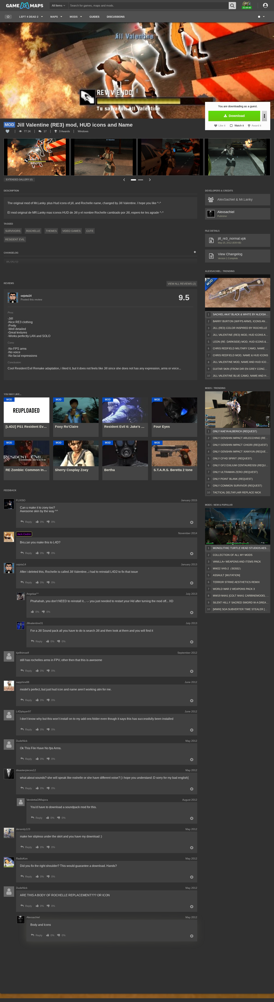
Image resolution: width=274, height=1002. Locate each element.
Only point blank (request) (233, 478)
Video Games (71, 230)
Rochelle (33, 230)
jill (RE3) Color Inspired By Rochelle (240, 327)
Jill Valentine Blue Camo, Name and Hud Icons (241, 375)
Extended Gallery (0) (19, 179)
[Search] (232, 5)
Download (236, 116)
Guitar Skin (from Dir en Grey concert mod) (241, 368)
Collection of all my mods (232, 554)
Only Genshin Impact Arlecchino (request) (241, 437)
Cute (89, 230)
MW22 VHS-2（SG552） (227, 568)
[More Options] (264, 116)
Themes (51, 230)
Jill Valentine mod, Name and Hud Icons (241, 361)
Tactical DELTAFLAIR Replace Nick (237, 492)
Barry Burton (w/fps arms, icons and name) (241, 321)
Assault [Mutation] (226, 575)
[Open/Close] (195, 252)
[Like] (7, 131)
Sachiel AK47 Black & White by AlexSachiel (241, 314)
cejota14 (26, 295)
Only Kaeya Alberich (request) (235, 431)
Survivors (12, 230)
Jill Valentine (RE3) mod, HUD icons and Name (241, 334)
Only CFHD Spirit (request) (232, 458)
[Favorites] (8, 17)
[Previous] (124, 180)
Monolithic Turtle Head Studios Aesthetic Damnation (241, 548)
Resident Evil (15, 239)
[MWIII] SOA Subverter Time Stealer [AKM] (241, 609)
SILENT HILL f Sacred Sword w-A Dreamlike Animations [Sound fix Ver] (241, 602)
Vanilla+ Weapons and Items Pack (237, 561)
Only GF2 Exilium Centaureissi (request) (241, 465)
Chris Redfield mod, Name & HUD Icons (240, 355)
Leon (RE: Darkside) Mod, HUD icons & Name (241, 341)
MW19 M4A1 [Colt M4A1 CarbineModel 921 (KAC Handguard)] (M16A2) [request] (241, 595)
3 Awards (64, 131)
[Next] (150, 180)
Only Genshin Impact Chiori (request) (240, 444)
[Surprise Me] (261, 16)
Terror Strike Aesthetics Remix (236, 582)
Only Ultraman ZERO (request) (235, 472)
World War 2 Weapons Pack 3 (234, 588)
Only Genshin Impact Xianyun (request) (241, 451)
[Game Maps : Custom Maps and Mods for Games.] (25, 5)
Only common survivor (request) (237, 485)
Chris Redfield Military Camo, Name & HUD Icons (241, 348)
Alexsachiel (225, 212)
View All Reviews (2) (182, 283)
